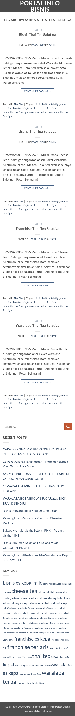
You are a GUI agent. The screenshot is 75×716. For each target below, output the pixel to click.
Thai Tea (37, 30)
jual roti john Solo (11, 657)
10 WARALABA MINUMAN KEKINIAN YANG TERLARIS (33, 488)
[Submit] (68, 426)
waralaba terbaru (38, 112)
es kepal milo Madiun (26, 623)
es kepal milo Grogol (44, 608)
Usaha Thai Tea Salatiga (37, 131)
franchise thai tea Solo (60, 648)
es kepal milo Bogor (12, 603)
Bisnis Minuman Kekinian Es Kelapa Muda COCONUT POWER (30, 545)
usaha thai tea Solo (42, 665)
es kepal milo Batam (21, 598)
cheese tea (24, 590)
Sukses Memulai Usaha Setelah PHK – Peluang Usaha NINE (33, 533)
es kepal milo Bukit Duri (49, 603)
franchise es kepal (32, 639)
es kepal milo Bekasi (40, 598)
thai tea (61, 108)
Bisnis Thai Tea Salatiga (37, 34)
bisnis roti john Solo (52, 583)
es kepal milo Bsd (30, 603)
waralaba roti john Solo (30, 674)
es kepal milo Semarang (27, 632)
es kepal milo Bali (46, 592)
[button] (5, 6)
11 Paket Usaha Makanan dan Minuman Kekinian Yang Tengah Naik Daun (35, 464)
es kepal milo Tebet (47, 632)
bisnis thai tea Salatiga (47, 104)
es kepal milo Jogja (19, 618)
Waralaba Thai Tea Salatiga (37, 325)
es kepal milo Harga (26, 613)
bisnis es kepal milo (22, 583)
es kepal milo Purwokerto (43, 628)
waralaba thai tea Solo (33, 682)
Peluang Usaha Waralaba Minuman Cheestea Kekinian (32, 520)
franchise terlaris (17, 108)
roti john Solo (25, 657)
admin (52, 45)
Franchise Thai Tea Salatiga (37, 228)
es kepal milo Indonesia (47, 613)
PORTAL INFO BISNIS (40, 6)
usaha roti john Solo (24, 665)
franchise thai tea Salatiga (41, 108)
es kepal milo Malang (46, 623)
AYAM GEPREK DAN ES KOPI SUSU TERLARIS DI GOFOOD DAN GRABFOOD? (36, 476)
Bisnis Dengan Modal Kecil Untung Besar (30, 510)
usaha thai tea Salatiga (15, 112)
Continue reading (37, 91)
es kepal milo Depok (24, 608)
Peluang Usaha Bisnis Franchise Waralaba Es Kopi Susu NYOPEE (35, 557)
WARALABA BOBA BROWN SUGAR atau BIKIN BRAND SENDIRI (35, 500)
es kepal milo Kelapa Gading (42, 618)
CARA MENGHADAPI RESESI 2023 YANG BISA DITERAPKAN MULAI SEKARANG (34, 451)
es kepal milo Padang (21, 628)
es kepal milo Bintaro (60, 598)
